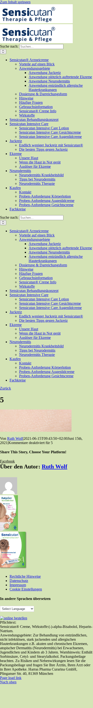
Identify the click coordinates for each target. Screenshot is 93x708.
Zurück (5, 388)
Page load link (10, 678)
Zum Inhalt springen (15, 2)
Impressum (18, 585)
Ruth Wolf (15, 438)
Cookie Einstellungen (26, 589)
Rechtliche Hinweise (25, 576)
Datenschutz (19, 581)
